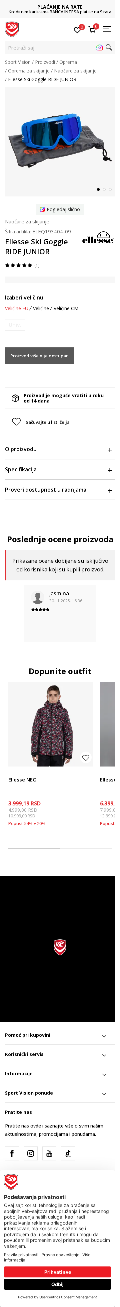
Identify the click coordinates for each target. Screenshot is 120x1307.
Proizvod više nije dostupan (39, 356)
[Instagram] (30, 1153)
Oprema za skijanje (29, 70)
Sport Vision (18, 62)
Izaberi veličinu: (25, 297)
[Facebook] (12, 1153)
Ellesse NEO (22, 779)
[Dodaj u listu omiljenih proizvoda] (86, 757)
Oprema (68, 62)
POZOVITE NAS (65, 6)
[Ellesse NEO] (50, 724)
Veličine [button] (41, 308)
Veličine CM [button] (66, 308)
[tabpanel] (60, 141)
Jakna (14, 772)
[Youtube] (49, 1153)
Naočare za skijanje (75, 70)
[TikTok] (68, 1153)
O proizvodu (21, 449)
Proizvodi (45, 62)
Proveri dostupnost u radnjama (45, 489)
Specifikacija (21, 469)
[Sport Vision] (12, 29)
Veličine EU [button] (16, 308)
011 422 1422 (65, 12)
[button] (60, 47)
